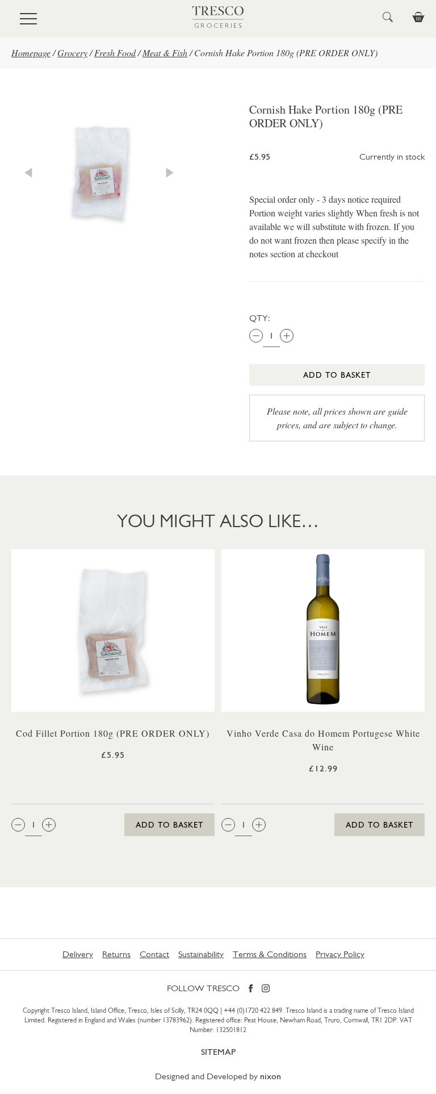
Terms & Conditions (270, 954)
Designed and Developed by (218, 1076)
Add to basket (337, 374)
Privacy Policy (340, 954)
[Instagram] (266, 989)
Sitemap (218, 1051)
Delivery (77, 954)
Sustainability (201, 954)
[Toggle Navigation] (28, 19)
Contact (154, 954)
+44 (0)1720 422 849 (253, 1010)
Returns (116, 954)
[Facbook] (251, 989)
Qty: (259, 317)
